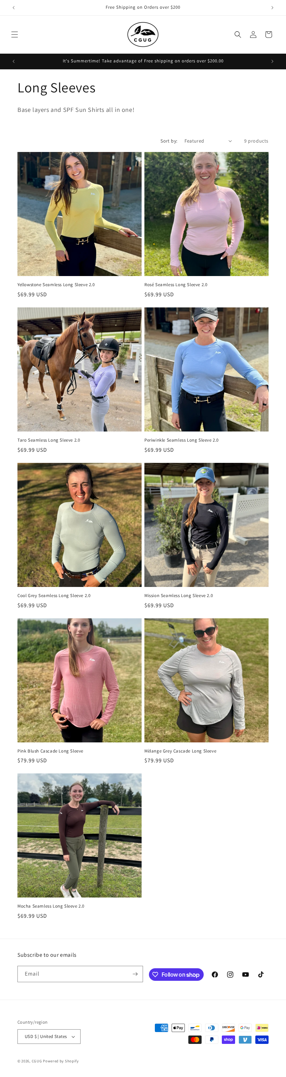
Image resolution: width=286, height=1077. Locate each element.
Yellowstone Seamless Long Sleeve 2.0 (56, 285)
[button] (14, 34)
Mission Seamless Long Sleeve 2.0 (178, 595)
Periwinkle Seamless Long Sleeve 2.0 (181, 440)
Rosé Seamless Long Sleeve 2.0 (175, 285)
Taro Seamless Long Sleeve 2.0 (48, 440)
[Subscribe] (135, 974)
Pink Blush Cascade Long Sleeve (50, 751)
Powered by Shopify (61, 1061)
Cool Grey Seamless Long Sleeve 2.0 (53, 595)
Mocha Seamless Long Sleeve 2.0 (50, 906)
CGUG (37, 1061)
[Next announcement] (272, 7)
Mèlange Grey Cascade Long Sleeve (180, 751)
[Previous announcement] (13, 7)
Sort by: (168, 141)
